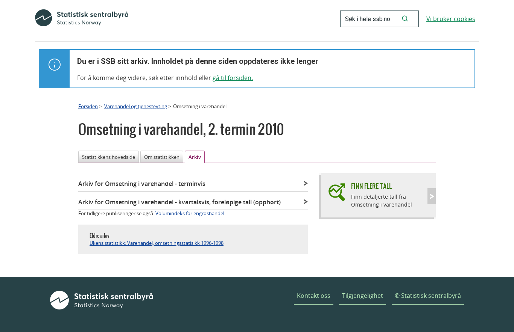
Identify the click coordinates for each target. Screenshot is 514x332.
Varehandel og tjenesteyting (135, 106)
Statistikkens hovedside (108, 157)
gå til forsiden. (233, 78)
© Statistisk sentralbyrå (428, 295)
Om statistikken (161, 157)
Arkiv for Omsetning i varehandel (141, 184)
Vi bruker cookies (450, 19)
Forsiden (88, 106)
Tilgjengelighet (362, 295)
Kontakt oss (313, 295)
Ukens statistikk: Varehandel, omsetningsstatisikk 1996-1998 (157, 243)
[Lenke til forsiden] (81, 18)
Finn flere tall (371, 186)
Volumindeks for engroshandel (189, 213)
